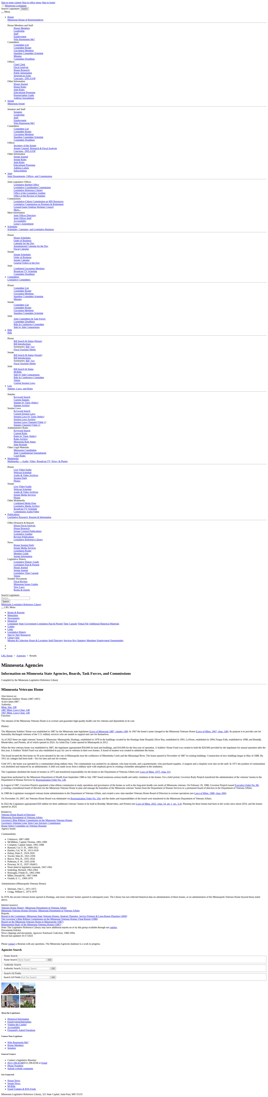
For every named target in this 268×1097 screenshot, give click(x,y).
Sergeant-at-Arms (22, 75)
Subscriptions (20, 170)
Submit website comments (20, 1068)
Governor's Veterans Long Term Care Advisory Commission (30, 823)
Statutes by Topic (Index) (26, 402)
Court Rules (19, 455)
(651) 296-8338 (15, 1063)
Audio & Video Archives (26, 475)
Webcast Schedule (22, 472)
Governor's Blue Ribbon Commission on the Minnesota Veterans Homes (36, 820)
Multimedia (13, 458)
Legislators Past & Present (26, 564)
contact (11, 944)
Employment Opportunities (110, 640)
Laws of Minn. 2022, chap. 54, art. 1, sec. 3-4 (158, 803)
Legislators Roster (22, 550)
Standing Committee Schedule (28, 53)
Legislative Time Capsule (26, 573)
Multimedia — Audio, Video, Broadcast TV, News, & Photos (37, 461)
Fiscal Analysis (21, 67)
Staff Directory (55, 640)
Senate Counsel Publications (27, 531)
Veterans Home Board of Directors (18, 814)
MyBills (18, 372)
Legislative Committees (18, 279)
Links (10, 629)
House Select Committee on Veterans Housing (24, 826)
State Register (20, 444)
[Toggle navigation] (2, 12)
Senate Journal (21, 156)
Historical (12, 621)
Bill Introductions (22, 344)
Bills (9, 330)
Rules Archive (21, 439)
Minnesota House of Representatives (25, 19)
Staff (16, 33)
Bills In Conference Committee (29, 324)
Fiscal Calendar (21, 249)
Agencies (21, 655)
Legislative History (16, 632)
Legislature (12, 623)
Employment (20, 36)
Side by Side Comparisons (27, 327)
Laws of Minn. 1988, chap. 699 (209, 793)
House (10, 17)
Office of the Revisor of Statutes (29, 196)
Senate (10, 101)
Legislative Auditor (23, 534)
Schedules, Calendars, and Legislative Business (30, 229)
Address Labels (21, 168)
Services (68, 640)
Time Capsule (70, 623)
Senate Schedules (22, 254)
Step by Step (13, 635)
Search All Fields (12, 977)
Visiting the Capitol (16, 1024)
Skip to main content (11, 2)
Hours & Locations (38, 640)
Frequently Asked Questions (21, 1030)
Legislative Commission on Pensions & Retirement (38, 204)
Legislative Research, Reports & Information (29, 517)
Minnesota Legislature (16, 5)
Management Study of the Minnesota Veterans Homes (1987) (31, 924)
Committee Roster (22, 47)
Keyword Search (22, 397)
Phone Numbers (15, 1065)
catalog (113, 927)
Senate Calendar (22, 260)
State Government (28, 623)
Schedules (12, 226)
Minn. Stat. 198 (8, 707)
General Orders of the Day (27, 263)
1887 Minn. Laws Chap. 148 (15, 710)
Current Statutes (21, 400)
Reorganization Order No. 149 (51, 780)
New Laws (19, 587)
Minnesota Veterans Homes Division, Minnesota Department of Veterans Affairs (40, 910)
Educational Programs (24, 92)
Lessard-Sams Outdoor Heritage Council (34, 207)
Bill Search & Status (24, 369)
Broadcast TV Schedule (25, 271)
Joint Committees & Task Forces (29, 318)
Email (44, 1063)
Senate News (13, 1083)
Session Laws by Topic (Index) (29, 416)
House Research (22, 70)
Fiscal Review (21, 581)
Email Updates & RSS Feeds (21, 1089)
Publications (13, 514)
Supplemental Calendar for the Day (31, 246)
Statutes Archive (22, 405)
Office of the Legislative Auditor (29, 193)
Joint (9, 173)
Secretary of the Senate (25, 145)
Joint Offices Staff (22, 218)
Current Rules (20, 433)
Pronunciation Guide (24, 95)
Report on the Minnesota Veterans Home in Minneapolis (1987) (32, 921)
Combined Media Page (25, 503)
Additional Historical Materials (104, 623)
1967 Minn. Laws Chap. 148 (15, 713)
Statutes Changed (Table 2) (27, 425)
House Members (22, 28)
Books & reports (22, 590)
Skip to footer (48, 2)
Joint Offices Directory (25, 215)
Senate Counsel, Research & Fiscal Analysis (35, 148)
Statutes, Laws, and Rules (20, 388)
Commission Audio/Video (26, 511)
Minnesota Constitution (25, 450)
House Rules (20, 87)
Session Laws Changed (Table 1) (30, 422)
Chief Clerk (19, 64)
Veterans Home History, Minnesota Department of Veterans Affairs (34, 908)
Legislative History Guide (26, 562)
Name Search (11, 959)
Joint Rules (19, 89)
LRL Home (7, 655)
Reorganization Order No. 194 (85, 798)
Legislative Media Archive (27, 506)
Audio (28, 469)
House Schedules (22, 237)
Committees (13, 277)
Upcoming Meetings (24, 50)
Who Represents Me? (24, 39)
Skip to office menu (31, 2)
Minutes (18, 56)
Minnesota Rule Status (25, 441)
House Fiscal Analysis (24, 525)
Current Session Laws (24, 383)
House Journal (21, 84)
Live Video (19, 469)
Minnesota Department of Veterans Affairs (21, 817)
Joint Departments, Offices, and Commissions (29, 176)
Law (9, 386)
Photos (17, 481)
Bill (27, 346)
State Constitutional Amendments (30, 453)
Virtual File (83, 623)
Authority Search (12, 968)
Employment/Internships (19, 1021)
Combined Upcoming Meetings (29, 268)
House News (13, 1080)
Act (32, 346)
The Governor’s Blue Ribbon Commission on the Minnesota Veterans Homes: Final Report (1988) (49, 919)
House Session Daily (24, 545)
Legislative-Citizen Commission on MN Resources (38, 201)
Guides (10, 626)
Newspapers (13, 618)
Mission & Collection (17, 640)
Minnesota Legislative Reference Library (21, 604)
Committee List (21, 45)
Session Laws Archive (25, 419)
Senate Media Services (25, 495)
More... (17, 210)
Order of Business (22, 240)
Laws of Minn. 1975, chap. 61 (155, 772)
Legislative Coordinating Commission (32, 187)
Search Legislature (10, 8)
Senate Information (23, 556)
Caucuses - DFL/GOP (25, 78)
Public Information (23, 73)
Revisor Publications (24, 536)
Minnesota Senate (16, 103)
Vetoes (17, 380)
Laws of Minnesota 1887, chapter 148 (108, 731)
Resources (25, 635)
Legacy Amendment (24, 223)
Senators (18, 112)
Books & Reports (16, 612)
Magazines (12, 615)
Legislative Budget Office (26, 184)
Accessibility (20, 221)
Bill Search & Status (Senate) (28, 355)
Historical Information (18, 1019)
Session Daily (20, 478)
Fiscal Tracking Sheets (25, 349)
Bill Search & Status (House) (28, 341)
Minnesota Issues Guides (26, 584)
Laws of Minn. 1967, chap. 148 (212, 731)
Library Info (13, 637)
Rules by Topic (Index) (25, 436)
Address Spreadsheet (24, 98)
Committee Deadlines (24, 59)
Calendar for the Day (24, 243)
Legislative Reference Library (28, 190)
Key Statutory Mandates (84, 640)
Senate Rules (20, 159)
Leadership (19, 31)
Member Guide (21, 553)
